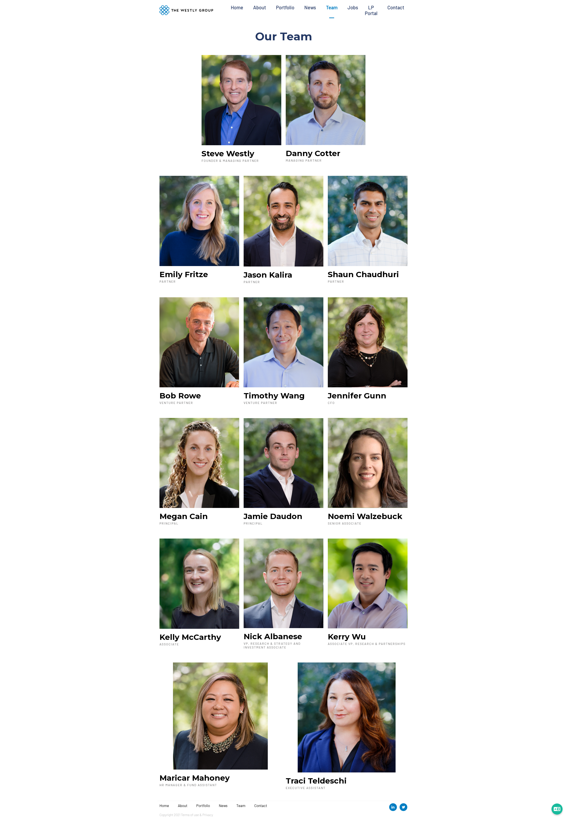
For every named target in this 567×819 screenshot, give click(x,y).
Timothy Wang (274, 395)
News (310, 7)
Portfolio (285, 7)
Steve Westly (228, 153)
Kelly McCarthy (190, 637)
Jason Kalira (268, 275)
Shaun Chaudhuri (363, 274)
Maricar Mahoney (194, 778)
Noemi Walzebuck (365, 516)
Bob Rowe (180, 395)
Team (332, 7)
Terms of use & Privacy (197, 815)
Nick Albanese (273, 636)
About (259, 7)
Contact (395, 7)
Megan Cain (183, 516)
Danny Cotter (313, 153)
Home (237, 7)
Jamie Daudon (273, 516)
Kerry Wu (347, 636)
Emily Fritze (183, 274)
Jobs (353, 7)
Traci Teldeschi (316, 781)
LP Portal (371, 10)
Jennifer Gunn (357, 395)
